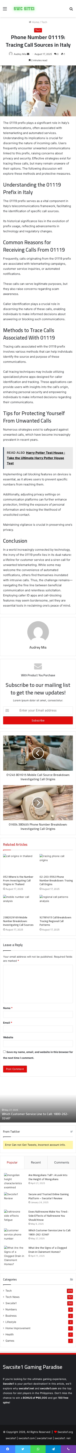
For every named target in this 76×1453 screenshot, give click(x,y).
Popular (12, 1162)
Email (7, 1022)
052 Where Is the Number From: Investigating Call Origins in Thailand (18, 880)
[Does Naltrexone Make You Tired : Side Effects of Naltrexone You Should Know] (15, 1217)
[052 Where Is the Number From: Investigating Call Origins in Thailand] (19, 863)
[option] (38, 1100)
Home (35, 22)
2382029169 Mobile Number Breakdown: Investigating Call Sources (18, 921)
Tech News (12, 1296)
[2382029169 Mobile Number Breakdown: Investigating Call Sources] (19, 904)
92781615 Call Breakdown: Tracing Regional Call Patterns (56, 921)
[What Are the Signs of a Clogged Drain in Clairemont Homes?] (15, 1256)
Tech (44, 22)
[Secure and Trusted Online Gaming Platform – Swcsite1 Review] (15, 1199)
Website (8, 1037)
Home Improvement (17, 1328)
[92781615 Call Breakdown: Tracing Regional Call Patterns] (56, 904)
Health (9, 1334)
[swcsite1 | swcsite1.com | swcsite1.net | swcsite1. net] (24, 8)
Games (9, 1340)
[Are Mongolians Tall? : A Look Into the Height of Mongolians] (15, 1181)
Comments (61, 1162)
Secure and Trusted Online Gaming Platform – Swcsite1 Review (48, 1196)
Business (11, 1315)
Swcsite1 (11, 1303)
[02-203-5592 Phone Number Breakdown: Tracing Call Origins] (56, 863)
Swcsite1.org (65, 1431)
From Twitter (11, 1131)
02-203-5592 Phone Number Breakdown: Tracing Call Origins (56, 880)
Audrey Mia (38, 647)
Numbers (11, 1309)
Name (7, 1008)
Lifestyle (10, 1321)
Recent (36, 1162)
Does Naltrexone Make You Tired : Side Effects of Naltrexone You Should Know (48, 1215)
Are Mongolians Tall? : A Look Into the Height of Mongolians (47, 1177)
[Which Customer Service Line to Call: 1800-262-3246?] (15, 1235)
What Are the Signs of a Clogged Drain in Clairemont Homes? (47, 1249)
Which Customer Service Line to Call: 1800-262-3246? (35, 1116)
